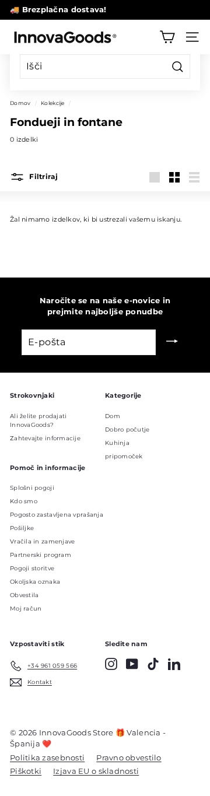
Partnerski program (40, 555)
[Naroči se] (172, 342)
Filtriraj (42, 177)
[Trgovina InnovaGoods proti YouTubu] (132, 664)
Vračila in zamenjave (42, 541)
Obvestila (24, 595)
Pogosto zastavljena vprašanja (56, 514)
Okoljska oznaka (35, 581)
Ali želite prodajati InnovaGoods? (38, 420)
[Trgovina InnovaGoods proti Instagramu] (111, 664)
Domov (20, 103)
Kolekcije (52, 103)
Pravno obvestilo (128, 757)
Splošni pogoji (32, 488)
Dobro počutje (127, 429)
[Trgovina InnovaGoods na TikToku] (153, 664)
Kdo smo (23, 501)
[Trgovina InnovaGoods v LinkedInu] (174, 664)
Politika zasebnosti (47, 757)
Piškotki (25, 771)
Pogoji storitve (32, 568)
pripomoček (124, 456)
